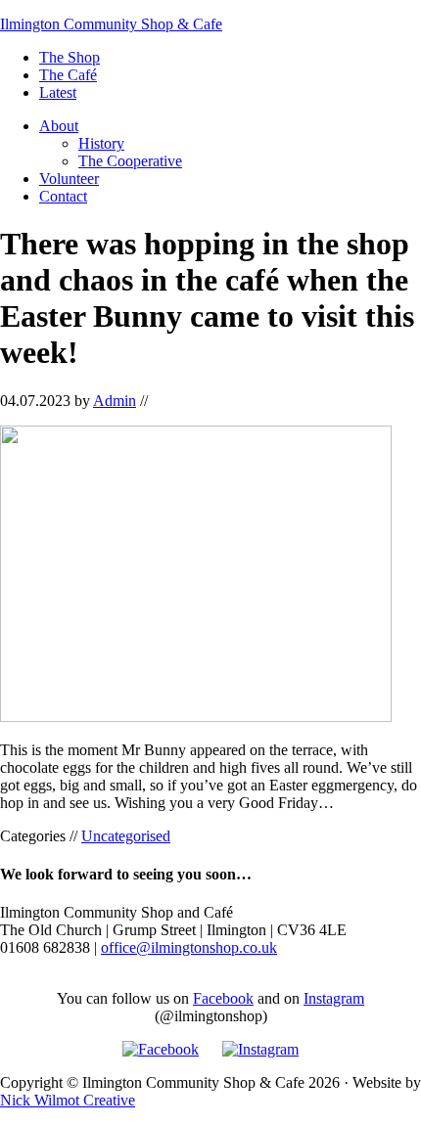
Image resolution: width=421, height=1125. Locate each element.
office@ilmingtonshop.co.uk (189, 947)
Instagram (334, 998)
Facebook (223, 998)
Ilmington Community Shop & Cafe (111, 24)
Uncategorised (125, 836)
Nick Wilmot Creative (67, 1100)
